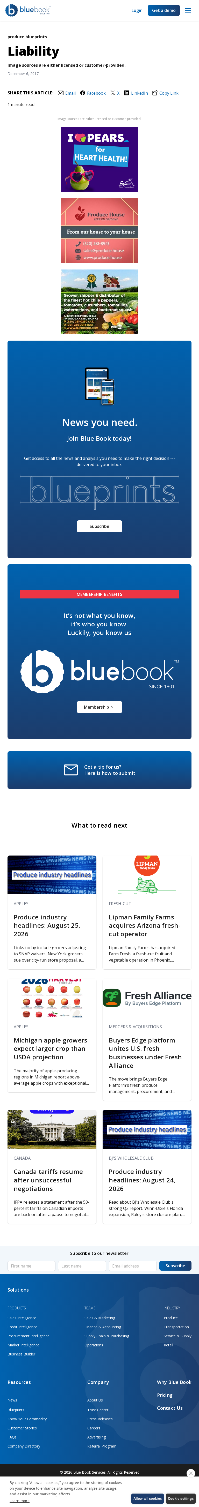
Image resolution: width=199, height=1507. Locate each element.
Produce (171, 1317)
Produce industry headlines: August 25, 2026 (47, 925)
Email (70, 93)
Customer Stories (22, 1428)
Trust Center (97, 1409)
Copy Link (169, 93)
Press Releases (100, 1418)
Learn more (20, 1500)
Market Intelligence (23, 1345)
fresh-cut (120, 903)
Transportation (176, 1326)
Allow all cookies (147, 1499)
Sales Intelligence (22, 1317)
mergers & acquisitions (135, 1027)
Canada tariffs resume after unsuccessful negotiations (48, 1180)
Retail (168, 1345)
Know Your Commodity (27, 1418)
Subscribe (99, 526)
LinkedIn (139, 93)
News (12, 1400)
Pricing (165, 1395)
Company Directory (24, 1446)
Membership (96, 707)
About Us (95, 1400)
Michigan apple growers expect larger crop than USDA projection (50, 1048)
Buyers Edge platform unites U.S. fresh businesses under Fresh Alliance (145, 1053)
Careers (93, 1428)
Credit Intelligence (22, 1326)
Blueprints (16, 1409)
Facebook (96, 93)
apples (21, 903)
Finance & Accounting (102, 1326)
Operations (93, 1345)
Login (137, 10)
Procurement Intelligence (28, 1335)
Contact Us (170, 1408)
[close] (191, 1473)
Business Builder (21, 1354)
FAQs (12, 1437)
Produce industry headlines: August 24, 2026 (142, 1180)
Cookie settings (181, 1499)
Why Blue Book (174, 1382)
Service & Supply (177, 1335)
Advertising (96, 1437)
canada (22, 1158)
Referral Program (101, 1446)
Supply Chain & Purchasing (106, 1335)
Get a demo (164, 10)
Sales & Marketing (99, 1317)
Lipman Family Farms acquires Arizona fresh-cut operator (145, 925)
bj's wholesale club (131, 1158)
